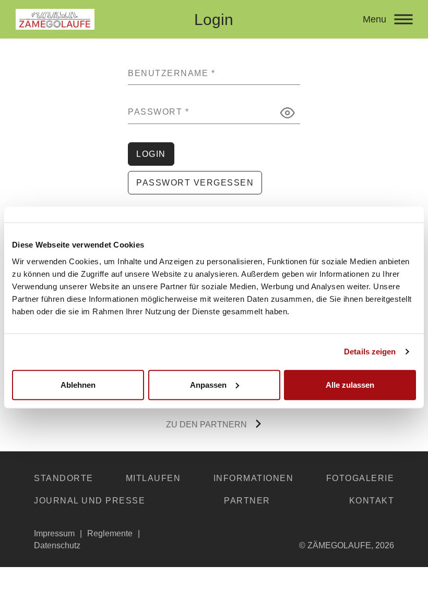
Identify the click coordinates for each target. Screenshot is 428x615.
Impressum (54, 533)
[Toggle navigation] (403, 19)
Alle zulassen (350, 384)
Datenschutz (57, 545)
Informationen (253, 478)
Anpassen (208, 384)
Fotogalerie (360, 478)
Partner (247, 500)
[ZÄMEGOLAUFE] (95, 19)
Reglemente (110, 533)
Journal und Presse (89, 500)
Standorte (63, 478)
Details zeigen (370, 351)
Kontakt (372, 500)
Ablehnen (78, 384)
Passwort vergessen (195, 182)
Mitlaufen (153, 478)
